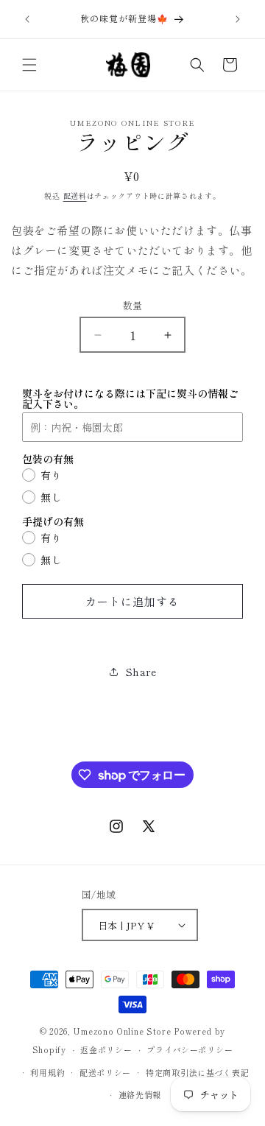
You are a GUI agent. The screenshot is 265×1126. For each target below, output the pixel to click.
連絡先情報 (140, 1094)
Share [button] (141, 671)
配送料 (75, 195)
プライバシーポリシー (189, 1049)
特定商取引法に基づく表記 (197, 1072)
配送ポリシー (105, 1072)
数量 (133, 305)
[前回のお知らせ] (27, 19)
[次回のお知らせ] (238, 19)
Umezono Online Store (122, 1031)
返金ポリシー (106, 1049)
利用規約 (47, 1072)
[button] (29, 65)
